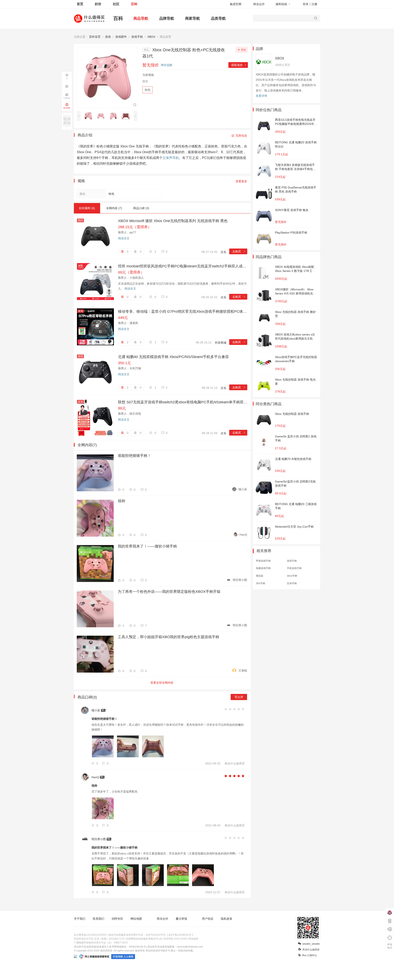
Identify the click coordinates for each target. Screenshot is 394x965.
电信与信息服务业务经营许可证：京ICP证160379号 (137, 934)
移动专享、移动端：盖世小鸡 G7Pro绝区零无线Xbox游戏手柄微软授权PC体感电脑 (182, 311)
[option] (89, 116)
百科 (134, 4)
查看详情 (261, 95)
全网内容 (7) (114, 208)
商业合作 (259, 4)
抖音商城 (220, 342)
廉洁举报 (181, 918)
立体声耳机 (171, 158)
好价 (98, 4)
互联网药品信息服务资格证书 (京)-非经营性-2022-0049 (156, 938)
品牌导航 (166, 18)
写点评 (239, 697)
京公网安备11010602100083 (90, 934)
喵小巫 (242, 489)
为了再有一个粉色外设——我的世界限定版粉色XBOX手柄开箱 (169, 592)
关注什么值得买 (311, 949)
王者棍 (242, 670)
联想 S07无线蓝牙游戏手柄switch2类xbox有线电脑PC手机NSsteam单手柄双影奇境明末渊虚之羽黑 (182, 402)
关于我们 (79, 918)
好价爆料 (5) (87, 208)
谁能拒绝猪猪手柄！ (134, 456)
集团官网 (235, 4)
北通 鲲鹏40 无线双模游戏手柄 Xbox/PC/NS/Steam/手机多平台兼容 (173, 357)
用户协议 (207, 918)
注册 (314, 4)
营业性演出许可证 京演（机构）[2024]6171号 (99, 938)
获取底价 (239, 65)
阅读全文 (123, 238)
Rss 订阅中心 (309, 955)
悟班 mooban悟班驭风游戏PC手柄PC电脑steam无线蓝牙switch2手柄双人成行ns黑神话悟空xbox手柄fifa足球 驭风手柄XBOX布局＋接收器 (182, 266)
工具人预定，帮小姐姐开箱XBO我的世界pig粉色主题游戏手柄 (168, 637)
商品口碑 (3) (141, 208)
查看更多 (241, 181)
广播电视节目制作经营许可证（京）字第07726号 (101, 942)
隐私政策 (226, 918)
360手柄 (260, 583)
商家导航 (192, 18)
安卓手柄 (292, 583)
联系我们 (98, 918)
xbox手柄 (292, 575)
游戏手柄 (137, 36)
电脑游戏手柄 (263, 568)
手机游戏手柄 (294, 568)
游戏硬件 (121, 36)
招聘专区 (117, 918)
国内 (80, 220)
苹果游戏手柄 (263, 560)
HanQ (243, 534)
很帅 (121, 501)
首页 (80, 4)
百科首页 (95, 36)
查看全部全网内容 (161, 682)
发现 (80, 265)
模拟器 (259, 575)
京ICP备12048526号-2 (181, 934)
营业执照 (193, 938)
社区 (116, 4)
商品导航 (140, 18)
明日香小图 (240, 580)
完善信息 (241, 135)
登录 (305, 4)
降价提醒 (166, 65)
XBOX (151, 36)
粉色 (147, 89)
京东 (223, 252)
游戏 (108, 36)
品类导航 (218, 18)
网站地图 (136, 918)
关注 (243, 49)
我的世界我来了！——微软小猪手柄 (147, 546)
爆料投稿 (281, 4)
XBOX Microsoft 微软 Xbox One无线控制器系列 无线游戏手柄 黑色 (173, 221)
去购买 (239, 251)
